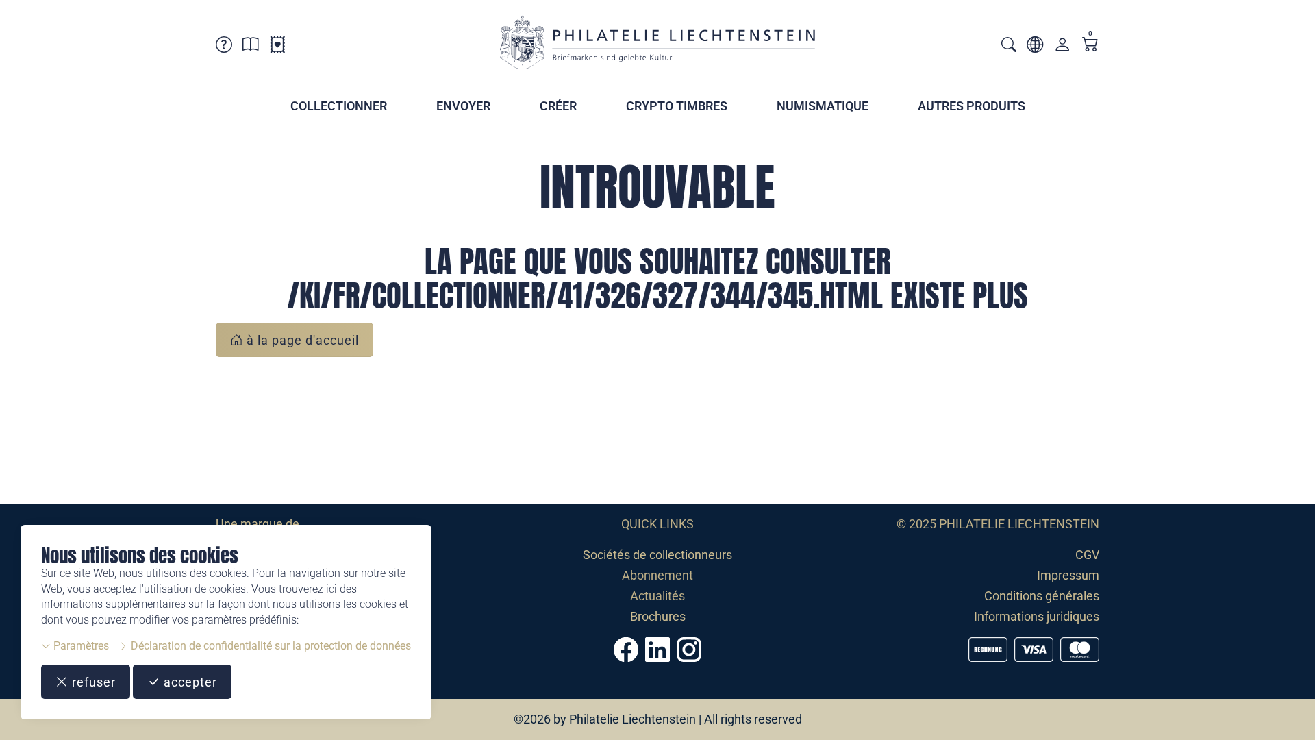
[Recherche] (1008, 46)
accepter (188, 682)
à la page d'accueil (301, 340)
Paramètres (80, 645)
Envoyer (463, 106)
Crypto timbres (676, 106)
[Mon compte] (1062, 47)
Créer (558, 106)
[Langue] (1035, 46)
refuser (92, 682)
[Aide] (224, 46)
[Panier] (1090, 45)
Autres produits (971, 106)
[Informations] (250, 46)
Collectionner (338, 106)
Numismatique (822, 106)
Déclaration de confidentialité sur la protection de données (269, 645)
